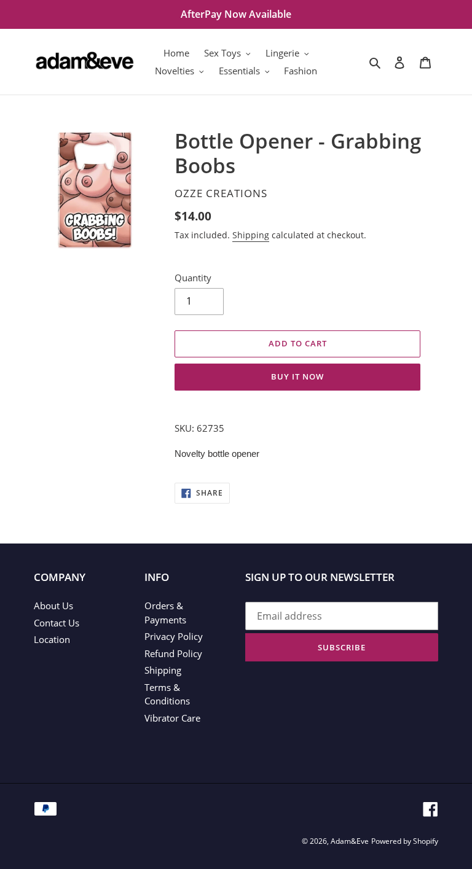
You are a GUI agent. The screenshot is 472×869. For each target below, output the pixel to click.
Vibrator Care (172, 718)
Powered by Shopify (404, 841)
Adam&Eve (350, 841)
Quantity (193, 277)
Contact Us (56, 623)
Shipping (250, 235)
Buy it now (297, 376)
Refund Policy (173, 653)
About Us (53, 605)
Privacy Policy (173, 636)
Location (52, 639)
